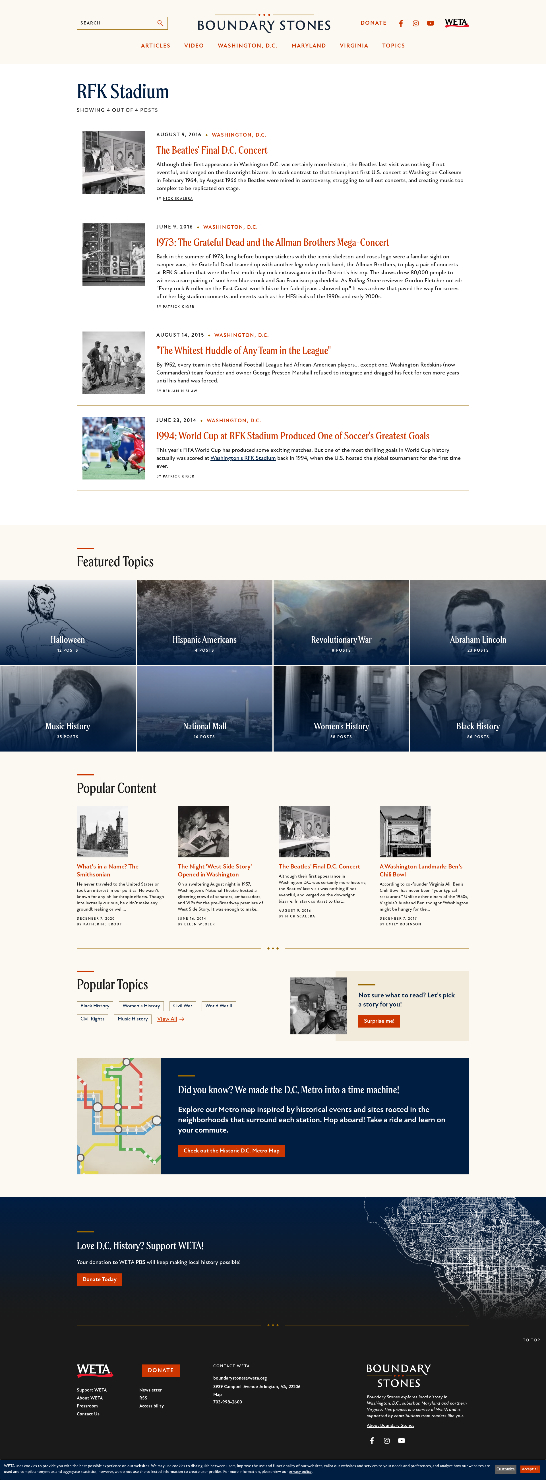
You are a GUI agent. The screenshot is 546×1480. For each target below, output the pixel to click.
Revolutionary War (341, 639)
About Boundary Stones (390, 1425)
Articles (156, 46)
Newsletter (150, 1390)
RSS (143, 1398)
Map (217, 1395)
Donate (374, 23)
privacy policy (300, 1472)
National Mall (204, 726)
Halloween (68, 639)
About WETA (90, 1398)
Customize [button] (506, 1469)
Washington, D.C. (248, 46)
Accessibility (151, 1406)
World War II (218, 1006)
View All (167, 1019)
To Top (531, 1340)
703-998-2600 (227, 1402)
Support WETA (92, 1390)
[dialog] (273, 1470)
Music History (68, 726)
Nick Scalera (178, 199)
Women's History (341, 726)
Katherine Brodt (102, 924)
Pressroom (87, 1406)
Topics (393, 46)
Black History (478, 726)
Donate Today (99, 1280)
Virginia (354, 46)
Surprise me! (379, 1021)
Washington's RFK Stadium (243, 458)
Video (194, 46)
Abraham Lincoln (478, 639)
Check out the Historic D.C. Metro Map (232, 1151)
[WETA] (457, 23)
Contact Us (88, 1414)
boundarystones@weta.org (240, 1378)
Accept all (530, 1469)
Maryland (308, 46)
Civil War (182, 1006)
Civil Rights (92, 1019)
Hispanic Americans (205, 639)
